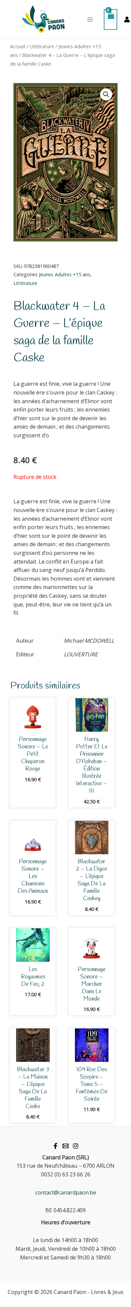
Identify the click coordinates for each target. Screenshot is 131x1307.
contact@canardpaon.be (65, 1192)
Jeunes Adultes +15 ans (64, 274)
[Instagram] (76, 1146)
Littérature (42, 46)
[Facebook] (55, 1146)
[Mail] (65, 1146)
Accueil (17, 46)
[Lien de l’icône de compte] (127, 19)
